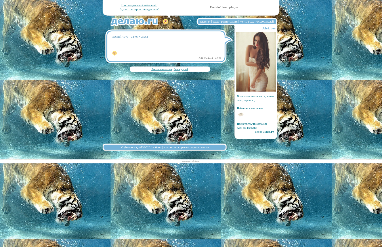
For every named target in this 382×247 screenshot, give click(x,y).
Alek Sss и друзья (247, 127)
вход (216, 21)
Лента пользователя (161, 69)
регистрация (229, 21)
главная (205, 21)
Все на (265, 131)
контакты (170, 147)
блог (158, 147)
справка (183, 147)
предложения (200, 147)
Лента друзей (181, 69)
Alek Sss (269, 28)
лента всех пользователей (257, 21)
